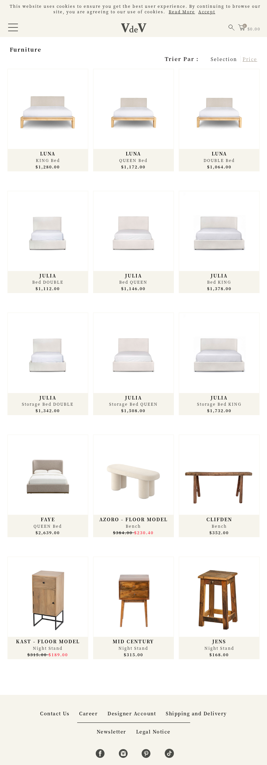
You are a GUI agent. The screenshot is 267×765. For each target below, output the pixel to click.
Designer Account (131, 713)
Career (88, 713)
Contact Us (54, 713)
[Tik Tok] (169, 756)
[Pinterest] (147, 756)
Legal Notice (153, 731)
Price (250, 59)
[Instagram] (124, 756)
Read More (182, 11)
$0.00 (253, 28)
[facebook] (101, 756)
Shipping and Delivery (196, 713)
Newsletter (111, 731)
